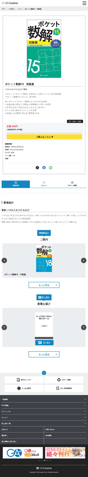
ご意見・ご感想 (76, 121)
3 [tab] (44, 460)
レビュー (44, 185)
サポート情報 (72, 185)
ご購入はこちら (43, 136)
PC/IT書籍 (5, 405)
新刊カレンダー (26, 380)
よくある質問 (26, 388)
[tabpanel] (23, 452)
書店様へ (5, 435)
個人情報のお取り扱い (9, 441)
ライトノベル (6, 411)
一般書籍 (11, 9)
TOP (3, 9)
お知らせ (5, 429)
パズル (19, 9)
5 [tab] (50, 460)
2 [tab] (41, 460)
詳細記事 (16, 185)
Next (83, 260)
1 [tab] (39, 460)
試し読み (46, 342)
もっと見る (44, 285)
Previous (4, 260)
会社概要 (49, 435)
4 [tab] (47, 460)
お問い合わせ (50, 429)
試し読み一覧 (6, 423)
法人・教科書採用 (66, 388)
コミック (5, 417)
